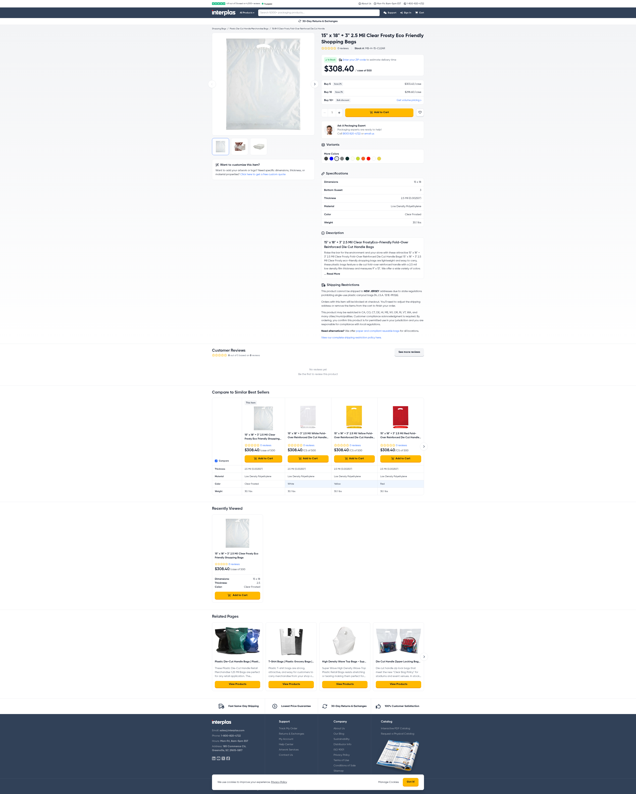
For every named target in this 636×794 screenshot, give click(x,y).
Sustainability (341, 739)
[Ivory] (353, 159)
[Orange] (363, 159)
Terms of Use (341, 760)
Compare (224, 461)
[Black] (326, 159)
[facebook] (228, 758)
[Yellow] (379, 159)
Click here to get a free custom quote (263, 174)
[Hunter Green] (347, 159)
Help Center (286, 744)
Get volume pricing (408, 100)
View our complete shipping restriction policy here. (351, 337)
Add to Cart (381, 112)
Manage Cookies (388, 782)
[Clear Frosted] (337, 159)
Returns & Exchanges (291, 734)
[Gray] (342, 159)
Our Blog (339, 734)
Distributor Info (342, 744)
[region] (263, 84)
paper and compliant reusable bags (377, 331)
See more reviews (409, 352)
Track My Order (288, 728)
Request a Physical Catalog (397, 734)
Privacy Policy (342, 755)
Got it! (411, 782)
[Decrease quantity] (324, 113)
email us (369, 133)
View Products (237, 684)
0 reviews (265, 445)
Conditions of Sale (345, 765)
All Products (246, 13)
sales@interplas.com (232, 730)
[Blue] (331, 159)
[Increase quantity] (339, 113)
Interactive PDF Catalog (395, 728)
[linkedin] (213, 758)
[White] (374, 159)
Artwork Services (289, 749)
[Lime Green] (358, 159)
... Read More (332, 274)
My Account (286, 739)
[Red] (369, 159)
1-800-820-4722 (231, 736)
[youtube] (218, 758)
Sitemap (339, 771)
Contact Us (286, 755)
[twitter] (223, 758)
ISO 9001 (339, 749)
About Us (339, 728)
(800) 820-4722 (352, 133)
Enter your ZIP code (354, 60)
